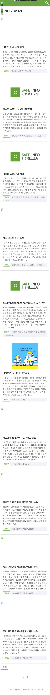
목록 (5, 667)
